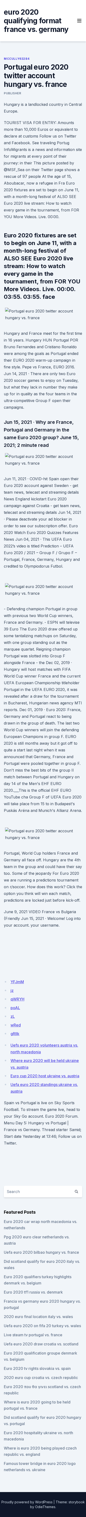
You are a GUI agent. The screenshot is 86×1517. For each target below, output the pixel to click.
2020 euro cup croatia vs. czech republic (41, 1377)
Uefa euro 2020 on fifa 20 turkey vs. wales (42, 1325)
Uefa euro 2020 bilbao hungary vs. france (41, 1252)
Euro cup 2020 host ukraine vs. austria (45, 1075)
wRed (16, 1025)
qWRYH (17, 999)
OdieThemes (45, 1507)
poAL (15, 1007)
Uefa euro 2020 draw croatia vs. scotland (41, 1344)
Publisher (12, 93)
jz (12, 990)
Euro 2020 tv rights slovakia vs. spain (37, 1368)
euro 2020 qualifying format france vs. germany (36, 21)
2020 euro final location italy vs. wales (38, 1316)
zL (13, 1016)
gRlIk (15, 1033)
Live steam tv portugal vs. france (33, 1334)
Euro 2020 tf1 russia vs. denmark (33, 1292)
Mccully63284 (16, 58)
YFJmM (17, 981)
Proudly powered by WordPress (27, 1502)
